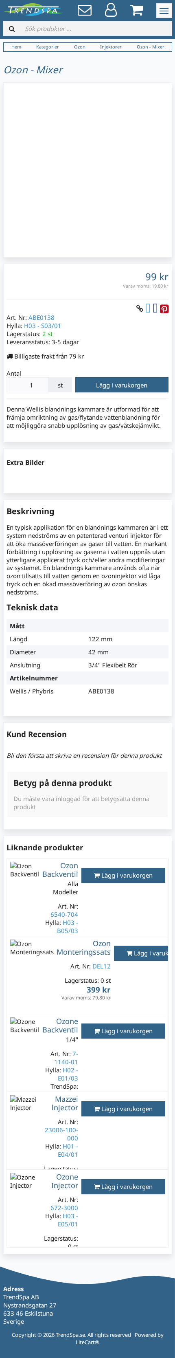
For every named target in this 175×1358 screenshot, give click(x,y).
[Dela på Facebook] (155, 308)
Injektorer (111, 47)
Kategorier (47, 47)
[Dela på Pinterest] (164, 308)
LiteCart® (87, 1342)
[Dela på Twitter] (148, 308)
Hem (16, 47)
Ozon (79, 47)
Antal (14, 373)
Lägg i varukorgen (121, 385)
